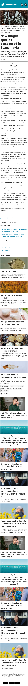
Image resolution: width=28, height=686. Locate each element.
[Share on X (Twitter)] (14, 66)
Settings (17, 682)
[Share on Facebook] (11, 66)
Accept (11, 682)
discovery (13, 386)
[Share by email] (16, 66)
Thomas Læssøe (6, 245)
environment (5, 386)
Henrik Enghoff (6, 250)
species (9, 388)
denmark (20, 386)
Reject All (5, 682)
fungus (3, 388)
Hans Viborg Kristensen (8, 247)
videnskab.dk (17, 388)
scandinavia (4, 390)
